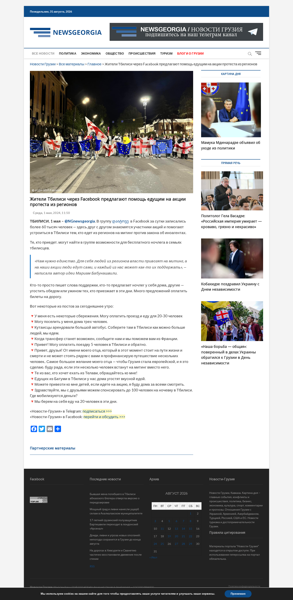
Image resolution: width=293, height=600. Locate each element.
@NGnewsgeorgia (80, 221)
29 (190, 543)
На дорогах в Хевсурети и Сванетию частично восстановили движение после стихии (116, 554)
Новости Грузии (41, 586)
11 (162, 528)
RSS (92, 566)
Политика (67, 53)
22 (190, 536)
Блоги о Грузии (190, 53)
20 (176, 536)
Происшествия (142, 53)
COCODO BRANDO (143, 586)
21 (183, 536)
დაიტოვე (120, 221)
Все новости (43, 53)
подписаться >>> (97, 411)
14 (183, 528)
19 (169, 536)
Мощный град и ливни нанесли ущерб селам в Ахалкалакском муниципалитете (116, 511)
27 (176, 543)
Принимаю (238, 594)
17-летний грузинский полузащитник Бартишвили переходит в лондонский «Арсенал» (114, 524)
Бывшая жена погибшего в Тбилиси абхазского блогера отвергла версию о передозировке (115, 498)
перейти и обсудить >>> (104, 417)
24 (155, 543)
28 (183, 543)
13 (176, 528)
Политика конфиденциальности (244, 586)
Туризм (166, 53)
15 (190, 528)
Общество (115, 53)
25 (162, 543)
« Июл (153, 557)
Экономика (91, 53)
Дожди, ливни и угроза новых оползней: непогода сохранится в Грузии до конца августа (115, 539)
